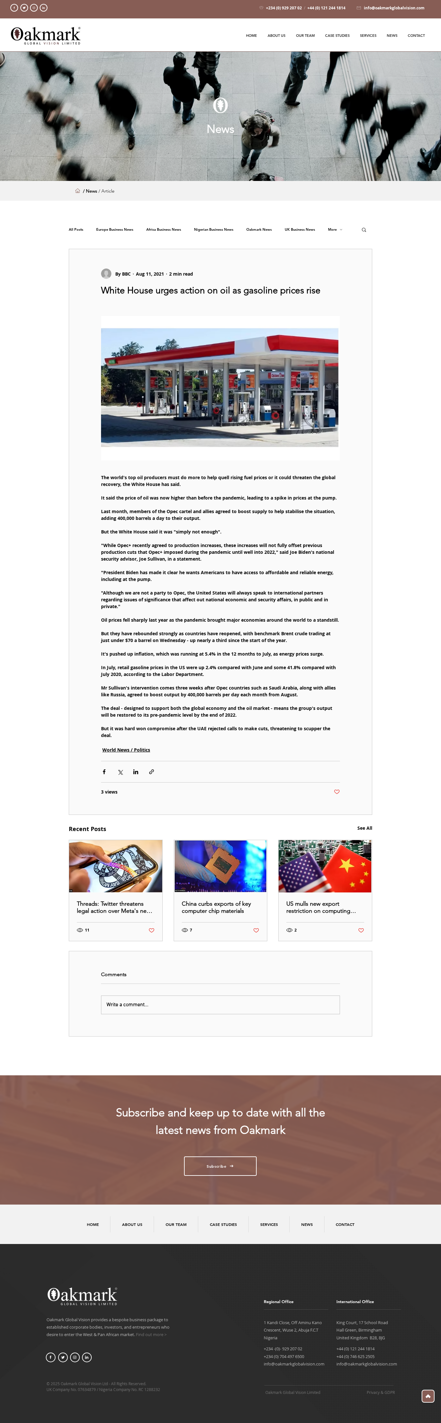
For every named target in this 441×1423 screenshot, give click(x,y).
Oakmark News (259, 229)
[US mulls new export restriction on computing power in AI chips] (325, 866)
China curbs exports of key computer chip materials (216, 907)
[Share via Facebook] (104, 772)
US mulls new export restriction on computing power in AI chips (318, 907)
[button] (364, 229)
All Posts (76, 229)
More (332, 229)
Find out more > (151, 1334)
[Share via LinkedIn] (136, 772)
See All (364, 828)
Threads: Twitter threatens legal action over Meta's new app (114, 907)
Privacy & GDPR (381, 1392)
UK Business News (300, 229)
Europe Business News (114, 229)
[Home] (14, 8)
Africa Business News (163, 229)
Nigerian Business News (213, 229)
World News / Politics (126, 750)
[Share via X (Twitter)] (120, 772)
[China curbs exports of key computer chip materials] (220, 866)
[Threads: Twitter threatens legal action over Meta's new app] (115, 866)
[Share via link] (152, 772)
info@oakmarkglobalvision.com (294, 1364)
